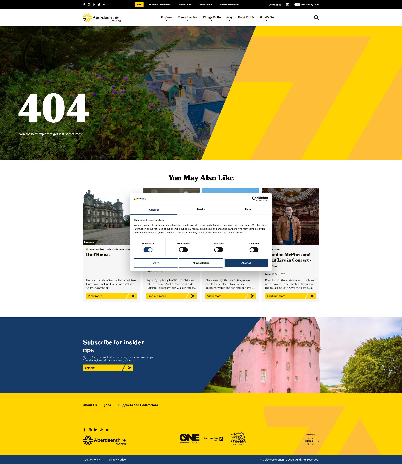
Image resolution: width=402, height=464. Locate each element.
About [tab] (248, 209)
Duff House (98, 255)
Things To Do (212, 17)
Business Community (160, 5)
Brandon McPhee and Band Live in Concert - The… (288, 260)
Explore (166, 17)
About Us (90, 405)
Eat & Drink (246, 17)
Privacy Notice (116, 459)
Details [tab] (201, 209)
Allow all (246, 263)
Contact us (275, 4)
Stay (229, 17)
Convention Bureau (229, 5)
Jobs (107, 405)
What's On (267, 17)
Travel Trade (205, 5)
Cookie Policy (91, 459)
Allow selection (201, 263)
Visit (139, 5)
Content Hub (184, 5)
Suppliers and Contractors (138, 405)
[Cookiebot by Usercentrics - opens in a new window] (254, 198)
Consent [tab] (154, 209)
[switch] (183, 249)
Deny (156, 263)
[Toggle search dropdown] (316, 17)
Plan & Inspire (187, 17)
